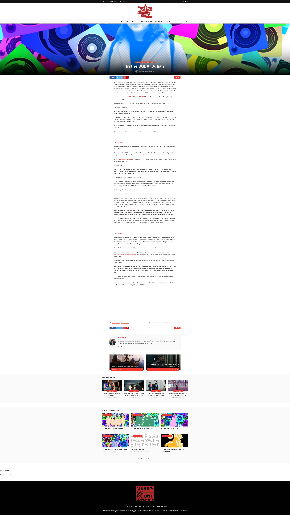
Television (134, 21)
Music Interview (150, 62)
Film (121, 21)
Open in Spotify (118, 142)
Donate (115, 1)
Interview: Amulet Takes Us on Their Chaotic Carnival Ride (178, 394)
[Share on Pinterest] (127, 77)
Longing (175, 322)
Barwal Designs (172, 510)
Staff (107, 1)
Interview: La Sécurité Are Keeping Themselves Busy (156, 394)
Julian (171, 322)
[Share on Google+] (124, 77)
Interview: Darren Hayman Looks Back (112, 394)
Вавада (117, 512)
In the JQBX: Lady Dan (170, 428)
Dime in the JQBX (140, 62)
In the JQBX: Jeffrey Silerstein (114, 449)
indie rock (163, 322)
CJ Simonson (143, 71)
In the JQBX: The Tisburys (142, 428)
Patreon (111, 1)
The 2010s (167, 21)
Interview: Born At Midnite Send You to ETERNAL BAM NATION (134, 394)
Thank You (125, 1)
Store (120, 1)
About (103, 1)
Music (126, 21)
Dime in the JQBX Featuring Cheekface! (172, 450)
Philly (179, 322)
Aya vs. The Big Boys (151, 21)
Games (141, 21)
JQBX (167, 322)
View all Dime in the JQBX (144, 459)
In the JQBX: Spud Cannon (112, 428)
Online (160, 21)
